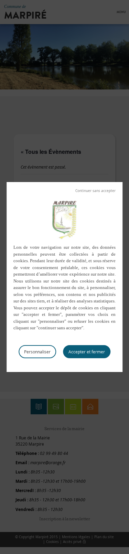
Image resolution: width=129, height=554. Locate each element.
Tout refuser (95, 191)
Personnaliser (37, 351)
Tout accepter (86, 351)
